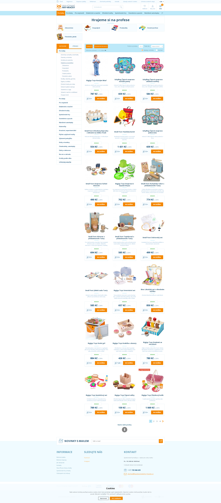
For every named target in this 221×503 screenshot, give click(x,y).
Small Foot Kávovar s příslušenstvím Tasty (96, 237)
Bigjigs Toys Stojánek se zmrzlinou (152, 343)
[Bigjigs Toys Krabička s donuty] (124, 328)
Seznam (160, 50)
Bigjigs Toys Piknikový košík (153, 395)
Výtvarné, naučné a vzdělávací (69, 92)
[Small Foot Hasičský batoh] (124, 117)
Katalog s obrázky (149, 50)
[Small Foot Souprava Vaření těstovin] (96, 169)
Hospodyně (65, 68)
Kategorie (62, 46)
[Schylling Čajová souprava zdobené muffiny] (152, 65)
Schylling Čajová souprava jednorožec (153, 132)
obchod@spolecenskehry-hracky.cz (140, 474)
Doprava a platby (81, 1)
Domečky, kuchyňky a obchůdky (69, 55)
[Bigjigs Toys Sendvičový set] (96, 381)
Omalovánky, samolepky (67, 146)
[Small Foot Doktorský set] (152, 222)
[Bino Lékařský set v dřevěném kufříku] (152, 275)
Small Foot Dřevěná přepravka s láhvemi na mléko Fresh (96, 132)
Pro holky (61, 13)
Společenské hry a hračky (64, 470)
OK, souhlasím (116, 498)
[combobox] (141, 46)
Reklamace (93, 1)
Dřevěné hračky (107, 13)
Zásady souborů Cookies (130, 1)
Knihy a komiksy (64, 142)
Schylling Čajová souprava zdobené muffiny (153, 80)
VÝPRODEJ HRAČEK (65, 162)
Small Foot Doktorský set (153, 237)
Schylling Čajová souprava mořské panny (124, 80)
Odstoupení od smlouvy (63, 473)
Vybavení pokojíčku (65, 138)
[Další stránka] (163, 421)
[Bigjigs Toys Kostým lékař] (96, 65)
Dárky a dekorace (65, 150)
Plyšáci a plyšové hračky (67, 134)
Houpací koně (65, 95)
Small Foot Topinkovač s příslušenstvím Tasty (124, 237)
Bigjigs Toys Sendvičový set (96, 395)
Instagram (87, 461)
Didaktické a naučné (93, 13)
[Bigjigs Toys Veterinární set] (124, 275)
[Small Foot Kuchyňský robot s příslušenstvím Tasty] (152, 169)
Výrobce (75, 46)
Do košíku (101, 99)
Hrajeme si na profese (67, 63)
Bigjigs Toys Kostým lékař (96, 80)
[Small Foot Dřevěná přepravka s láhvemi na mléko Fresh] (96, 117)
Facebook (87, 458)
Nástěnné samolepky (151, 13)
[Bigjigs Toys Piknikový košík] (152, 381)
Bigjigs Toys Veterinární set (124, 290)
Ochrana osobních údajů (148, 1)
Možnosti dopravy (61, 460)
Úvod (61, 1)
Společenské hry (120, 13)
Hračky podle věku (65, 158)
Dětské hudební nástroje (68, 87)
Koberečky (62, 126)
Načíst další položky (124, 425)
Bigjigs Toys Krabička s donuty (124, 343)
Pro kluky (69, 13)
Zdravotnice (65, 65)
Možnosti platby (61, 457)
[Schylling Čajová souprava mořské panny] (124, 65)
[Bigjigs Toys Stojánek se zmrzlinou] (152, 328)
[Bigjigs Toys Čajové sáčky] (124, 381)
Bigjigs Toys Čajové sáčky (124, 395)
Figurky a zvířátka (65, 81)
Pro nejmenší (79, 13)
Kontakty (59, 465)
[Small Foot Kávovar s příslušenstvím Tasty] (96, 222)
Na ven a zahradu (65, 154)
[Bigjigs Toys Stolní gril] (96, 328)
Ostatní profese (66, 73)
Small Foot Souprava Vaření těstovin (96, 185)
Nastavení (103, 498)
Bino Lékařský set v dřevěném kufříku (152, 290)
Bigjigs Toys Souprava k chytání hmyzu (124, 185)
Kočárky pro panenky (67, 60)
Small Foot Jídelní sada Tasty (96, 290)
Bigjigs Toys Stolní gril (96, 343)
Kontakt (117, 1)
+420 (134, 470)
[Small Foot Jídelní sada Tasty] (96, 275)
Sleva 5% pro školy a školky (64, 468)
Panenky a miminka (66, 57)
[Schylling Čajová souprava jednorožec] (152, 117)
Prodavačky (65, 71)
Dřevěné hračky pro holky (68, 84)
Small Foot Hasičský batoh (124, 132)
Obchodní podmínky (105, 1)
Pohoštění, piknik (67, 76)
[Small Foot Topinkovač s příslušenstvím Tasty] (124, 222)
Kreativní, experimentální (67, 130)
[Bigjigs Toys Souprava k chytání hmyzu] (124, 169)
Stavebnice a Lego (66, 89)
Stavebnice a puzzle (135, 13)
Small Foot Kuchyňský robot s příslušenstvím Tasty (152, 185)
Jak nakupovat (60, 462)
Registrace (69, 1)
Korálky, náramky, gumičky (68, 79)
